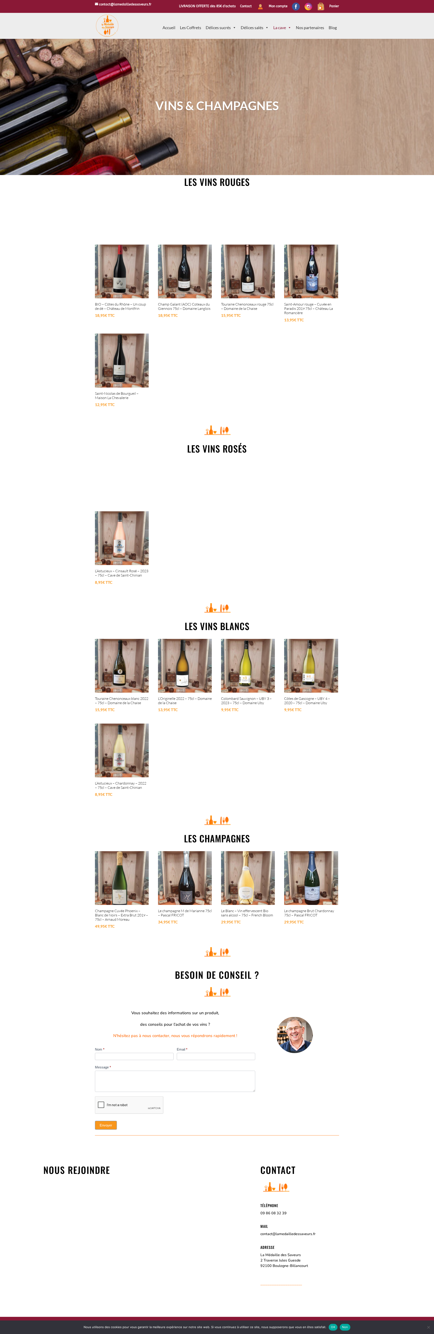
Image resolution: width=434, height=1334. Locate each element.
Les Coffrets (190, 27)
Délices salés (252, 27)
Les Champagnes (217, 838)
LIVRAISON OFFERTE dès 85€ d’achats (207, 6)
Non (345, 1327)
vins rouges (225, 182)
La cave (279, 27)
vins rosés (225, 448)
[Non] (428, 1327)
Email (182, 1049)
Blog (333, 27)
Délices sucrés (218, 27)
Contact (246, 6)
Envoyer (106, 1125)
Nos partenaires (310, 27)
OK (333, 1327)
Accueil (169, 27)
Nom (99, 1049)
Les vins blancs (217, 626)
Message (103, 1067)
